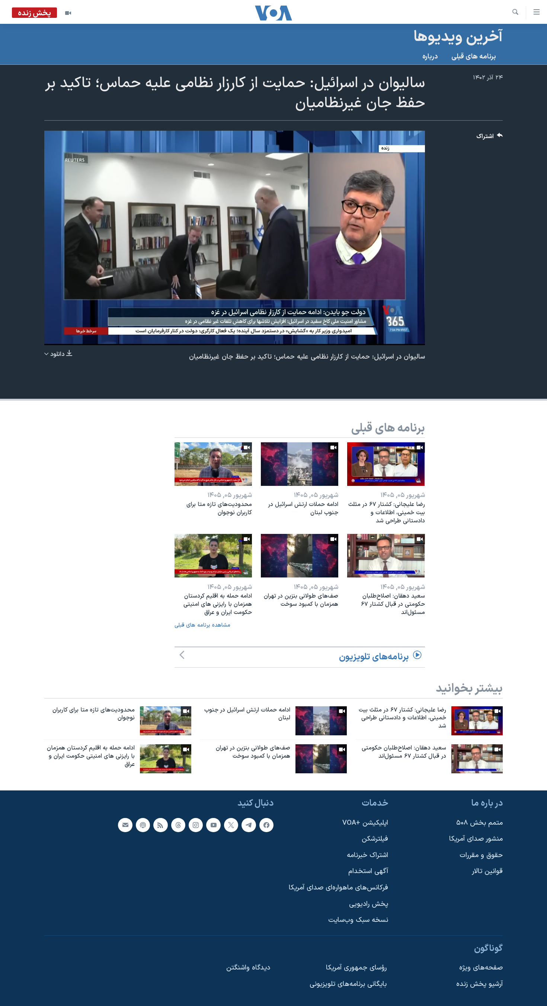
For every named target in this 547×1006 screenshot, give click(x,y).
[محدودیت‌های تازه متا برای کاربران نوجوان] (213, 464)
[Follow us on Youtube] (213, 825)
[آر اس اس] (160, 825)
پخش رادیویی (368, 904)
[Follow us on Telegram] (248, 825)
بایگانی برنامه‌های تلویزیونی (348, 984)
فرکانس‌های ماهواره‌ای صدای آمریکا (338, 888)
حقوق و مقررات (481, 855)
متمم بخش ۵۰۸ (479, 823)
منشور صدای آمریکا (476, 839)
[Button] (489, 138)
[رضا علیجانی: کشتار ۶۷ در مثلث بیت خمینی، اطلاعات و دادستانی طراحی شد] (386, 464)
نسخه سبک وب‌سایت (358, 920)
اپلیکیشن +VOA (365, 823)
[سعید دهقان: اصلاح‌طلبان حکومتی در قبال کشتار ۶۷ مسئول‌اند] (386, 555)
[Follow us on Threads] (178, 825)
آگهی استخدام (368, 871)
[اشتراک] (125, 825)
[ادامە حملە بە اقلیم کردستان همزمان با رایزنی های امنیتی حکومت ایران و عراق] (213, 555)
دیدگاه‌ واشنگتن (248, 968)
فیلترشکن (375, 839)
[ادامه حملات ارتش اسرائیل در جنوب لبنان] (299, 464)
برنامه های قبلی (473, 57)
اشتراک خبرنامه (367, 855)
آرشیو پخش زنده (479, 984)
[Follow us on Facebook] (266, 825)
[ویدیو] (68, 13)
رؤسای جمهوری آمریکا (356, 968)
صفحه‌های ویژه (481, 968)
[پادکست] (143, 825)
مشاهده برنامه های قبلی (202, 625)
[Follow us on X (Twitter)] (231, 825)
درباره (430, 57)
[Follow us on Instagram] (196, 825)
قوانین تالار (487, 871)
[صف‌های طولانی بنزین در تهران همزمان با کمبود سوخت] (299, 555)
